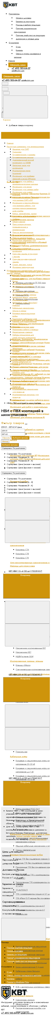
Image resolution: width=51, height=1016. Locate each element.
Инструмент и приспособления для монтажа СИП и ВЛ (25, 199)
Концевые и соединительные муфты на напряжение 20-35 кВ (33, 762)
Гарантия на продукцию (25, 21)
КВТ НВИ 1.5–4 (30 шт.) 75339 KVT (25, 571)
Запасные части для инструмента (25, 255)
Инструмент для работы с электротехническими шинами (25, 182)
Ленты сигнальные (20, 324)
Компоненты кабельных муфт (24, 318)
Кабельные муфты (20, 300)
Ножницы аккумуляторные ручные (27, 342)
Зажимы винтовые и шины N (24, 381)
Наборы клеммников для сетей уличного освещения (24, 336)
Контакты (19, 50)
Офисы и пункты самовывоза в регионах (27, 55)
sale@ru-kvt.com (18, 70)
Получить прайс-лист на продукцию (30, 35)
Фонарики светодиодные (23, 267)
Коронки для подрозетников (24, 321)
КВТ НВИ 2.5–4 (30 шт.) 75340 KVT (25, 674)
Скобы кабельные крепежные (25, 359)
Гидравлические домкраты (23, 154)
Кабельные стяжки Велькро (28, 971)
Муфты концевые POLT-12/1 (28, 808)
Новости (11, 60)
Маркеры (16, 326)
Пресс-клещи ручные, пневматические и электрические (21, 227)
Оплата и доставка (23, 18)
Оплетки (15, 351)
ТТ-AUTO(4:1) (22, 890)
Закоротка (34, 193)
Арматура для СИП (20, 149)
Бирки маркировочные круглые (29, 950)
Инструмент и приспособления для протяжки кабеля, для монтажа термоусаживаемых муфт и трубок (25, 207)
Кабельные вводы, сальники (24, 297)
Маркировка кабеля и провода (25, 329)
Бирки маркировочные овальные (30, 954)
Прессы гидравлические (23, 235)
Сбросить (6, 437)
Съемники (16, 152)
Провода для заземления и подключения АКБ (24, 355)
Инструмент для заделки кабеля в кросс (29, 400)
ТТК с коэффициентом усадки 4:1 (30, 905)
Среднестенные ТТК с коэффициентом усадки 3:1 (32, 876)
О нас (18, 46)
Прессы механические (22, 237)
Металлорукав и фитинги (22, 332)
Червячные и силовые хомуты (25, 375)
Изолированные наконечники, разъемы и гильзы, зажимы (25, 293)
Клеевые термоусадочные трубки (26, 854)
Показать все (21, 914)
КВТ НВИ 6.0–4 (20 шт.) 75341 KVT (25, 778)
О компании (14, 42)
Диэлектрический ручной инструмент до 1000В (23, 161)
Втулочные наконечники (22, 284)
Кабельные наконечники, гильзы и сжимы (23, 309)
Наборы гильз (18, 400)
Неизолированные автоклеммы (20, 347)
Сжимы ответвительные (26, 850)
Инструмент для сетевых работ (25, 189)
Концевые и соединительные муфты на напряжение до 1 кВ (33, 770)
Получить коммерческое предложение (25, 30)
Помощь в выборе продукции (28, 25)
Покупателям (14, 14)
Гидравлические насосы (22, 219)
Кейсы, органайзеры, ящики (24, 213)
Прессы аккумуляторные (22, 232)
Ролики (15, 245)
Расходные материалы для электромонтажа (24, 241)
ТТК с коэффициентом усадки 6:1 (30, 909)
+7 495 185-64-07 (21, 68)
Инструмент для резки (22, 186)
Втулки (15, 281)
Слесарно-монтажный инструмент (21, 250)
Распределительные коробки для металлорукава (30, 1010)
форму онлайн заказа (26, 836)
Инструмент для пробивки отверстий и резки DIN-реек (24, 177)
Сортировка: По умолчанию (13, 448)
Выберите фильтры (20, 437)
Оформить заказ (18, 64)
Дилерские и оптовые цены (27, 39)
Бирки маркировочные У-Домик (30, 967)
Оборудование (18, 221)
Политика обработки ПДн (18, 982)
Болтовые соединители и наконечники (22, 277)
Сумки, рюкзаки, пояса (22, 264)
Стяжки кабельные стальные (24, 367)
